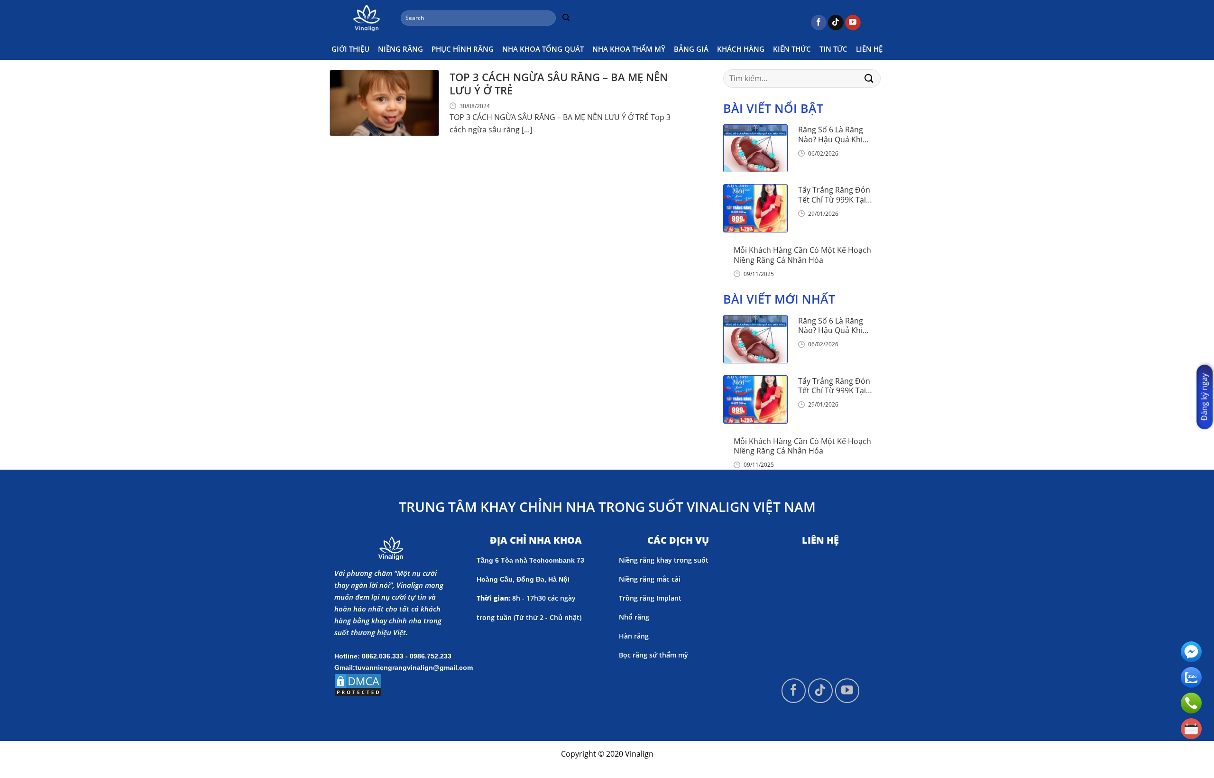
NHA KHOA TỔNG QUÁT (543, 49)
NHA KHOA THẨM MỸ (628, 49)
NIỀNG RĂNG (400, 49)
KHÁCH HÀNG (740, 49)
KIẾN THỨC (792, 49)
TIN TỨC (833, 49)
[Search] (565, 18)
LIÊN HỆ (869, 49)
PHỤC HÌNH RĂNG (463, 49)
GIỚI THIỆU (350, 49)
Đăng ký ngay (1204, 397)
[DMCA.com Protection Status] (358, 684)
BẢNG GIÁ (691, 49)
